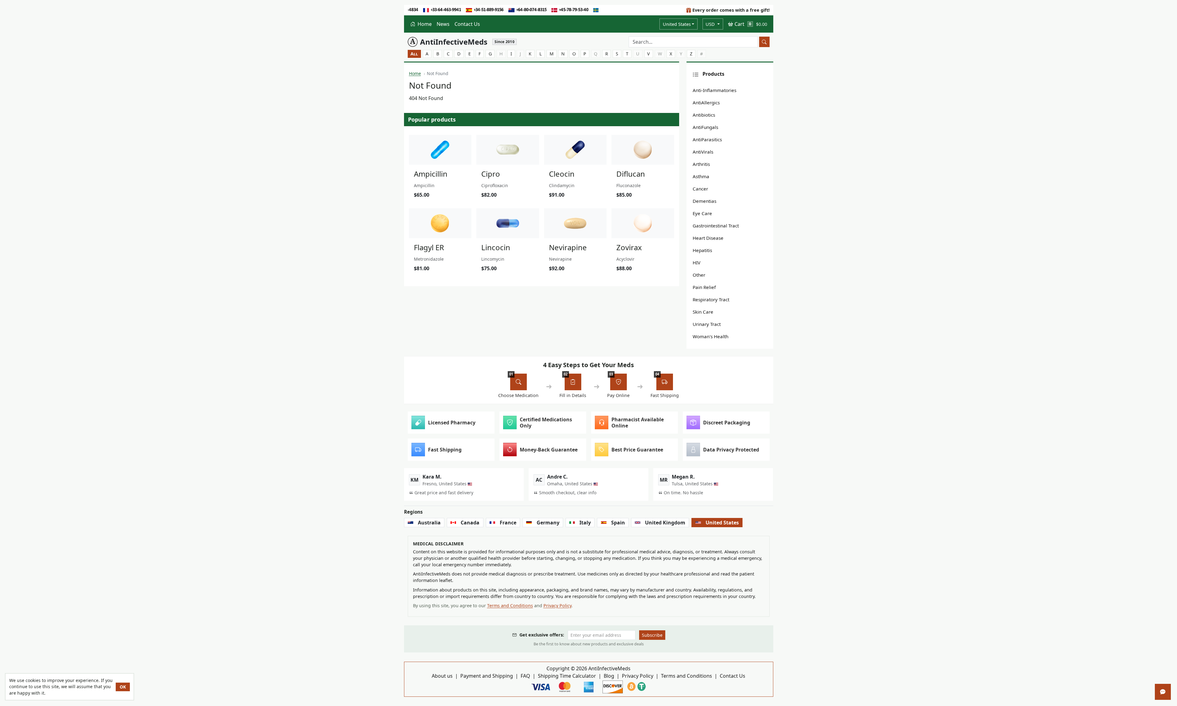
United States (677, 24)
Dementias (704, 201)
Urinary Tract (707, 324)
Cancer (700, 189)
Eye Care (702, 213)
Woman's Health (710, 336)
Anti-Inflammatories (714, 90)
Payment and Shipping (486, 676)
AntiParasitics (707, 139)
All (414, 54)
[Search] (764, 42)
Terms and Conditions (510, 605)
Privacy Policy (557, 605)
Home (424, 24)
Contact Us (467, 24)
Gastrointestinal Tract (716, 226)
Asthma (701, 176)
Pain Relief (704, 287)
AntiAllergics (706, 102)
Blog (609, 676)
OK (123, 687)
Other (699, 275)
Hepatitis (702, 250)
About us (442, 676)
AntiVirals (703, 152)
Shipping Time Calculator (567, 676)
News (443, 24)
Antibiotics (704, 115)
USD (711, 24)
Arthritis (701, 164)
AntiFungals (705, 127)
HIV (696, 262)
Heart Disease (708, 238)
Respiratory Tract (711, 299)
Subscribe (652, 635)
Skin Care (703, 312)
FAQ (525, 676)
